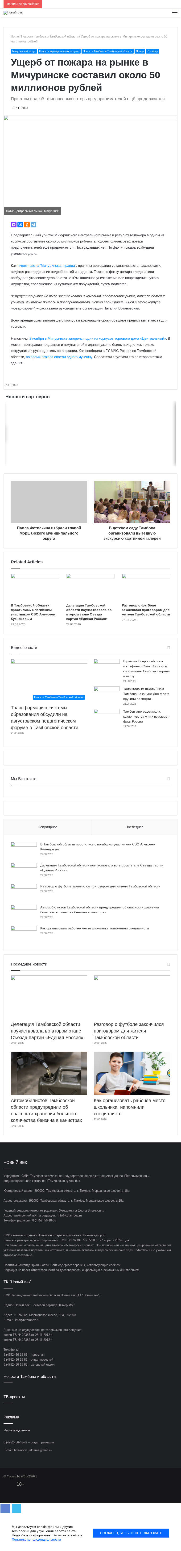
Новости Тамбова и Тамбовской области (49, 36)
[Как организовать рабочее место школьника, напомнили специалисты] (24, 935)
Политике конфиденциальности (36, 1539)
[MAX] (13, 224)
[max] (169, 1477)
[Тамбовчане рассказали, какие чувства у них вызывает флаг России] (107, 718)
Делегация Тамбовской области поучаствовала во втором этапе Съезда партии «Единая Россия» (47, 1031)
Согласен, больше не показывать (131, 1533)
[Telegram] (33, 224)
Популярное (48, 827)
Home (15, 36)
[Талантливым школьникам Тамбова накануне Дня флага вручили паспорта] (107, 695)
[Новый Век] (13, 13)
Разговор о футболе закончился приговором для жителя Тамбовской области (146, 609)
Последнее (134, 827)
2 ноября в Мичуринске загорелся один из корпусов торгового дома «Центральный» (97, 338)
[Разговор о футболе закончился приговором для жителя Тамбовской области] (146, 587)
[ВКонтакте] (20, 224)
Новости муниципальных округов (59, 51)
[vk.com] (152, 1477)
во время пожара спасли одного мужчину (59, 357)
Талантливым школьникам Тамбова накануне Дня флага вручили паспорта (146, 694)
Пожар (140, 51)
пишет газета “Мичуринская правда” (46, 265)
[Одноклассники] (27, 224)
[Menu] (174, 12)
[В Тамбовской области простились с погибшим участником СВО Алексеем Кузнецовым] (35, 587)
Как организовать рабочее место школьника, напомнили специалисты (94, 928)
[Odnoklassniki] (157, 1477)
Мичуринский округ (23, 51)
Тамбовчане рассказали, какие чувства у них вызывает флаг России (146, 716)
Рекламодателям (17, 1430)
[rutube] (174, 1477)
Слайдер (153, 51)
